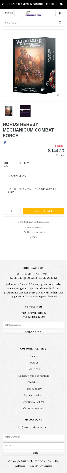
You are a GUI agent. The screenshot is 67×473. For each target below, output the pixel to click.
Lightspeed (20, 466)
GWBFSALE (33, 369)
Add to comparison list (34, 232)
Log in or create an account (33, 427)
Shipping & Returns (33, 401)
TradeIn (33, 356)
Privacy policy (33, 388)
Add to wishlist (34, 226)
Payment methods (33, 395)
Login (33, 453)
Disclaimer (33, 382)
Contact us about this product (34, 221)
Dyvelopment (46, 466)
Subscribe (33, 332)
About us (33, 362)
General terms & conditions (33, 375)
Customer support (33, 408)
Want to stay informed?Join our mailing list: (33, 314)
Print (34, 237)
